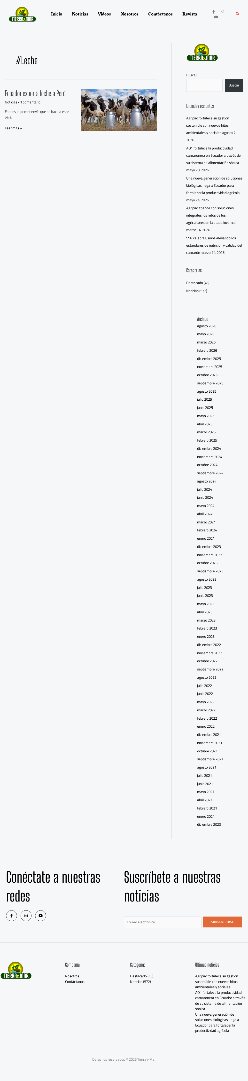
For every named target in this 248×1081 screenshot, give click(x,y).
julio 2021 (204, 775)
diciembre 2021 (209, 734)
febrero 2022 (207, 718)
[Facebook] (214, 12)
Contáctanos (75, 981)
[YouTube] (216, 17)
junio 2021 (205, 783)
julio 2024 (204, 489)
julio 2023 (204, 587)
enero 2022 (206, 726)
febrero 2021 (207, 808)
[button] (238, 14)
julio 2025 (204, 399)
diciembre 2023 (209, 546)
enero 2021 (206, 816)
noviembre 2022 (209, 652)
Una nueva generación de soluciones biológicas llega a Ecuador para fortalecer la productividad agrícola (214, 185)
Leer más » (13, 128)
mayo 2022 (205, 701)
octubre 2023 (207, 562)
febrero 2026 (207, 350)
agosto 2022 (206, 677)
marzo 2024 (206, 522)
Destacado (194, 282)
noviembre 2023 (209, 554)
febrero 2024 (207, 530)
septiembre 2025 (210, 383)
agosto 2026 (206, 325)
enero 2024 (206, 538)
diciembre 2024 (209, 448)
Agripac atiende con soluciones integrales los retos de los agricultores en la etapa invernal (211, 215)
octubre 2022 (207, 660)
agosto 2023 (206, 579)
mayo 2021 (205, 791)
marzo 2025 (206, 432)
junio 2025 (205, 407)
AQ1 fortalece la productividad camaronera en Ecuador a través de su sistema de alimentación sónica (213, 155)
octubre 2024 (207, 464)
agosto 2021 (206, 767)
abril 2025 (204, 424)
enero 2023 (206, 636)
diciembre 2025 (209, 358)
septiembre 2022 (210, 669)
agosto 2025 (206, 391)
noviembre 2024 (209, 456)
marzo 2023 (206, 620)
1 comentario (30, 102)
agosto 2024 (206, 481)
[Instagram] (222, 12)
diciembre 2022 (209, 644)
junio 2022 (205, 693)
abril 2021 (204, 799)
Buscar (191, 74)
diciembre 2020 (209, 824)
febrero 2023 (207, 628)
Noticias (11, 102)
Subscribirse (222, 921)
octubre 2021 (207, 750)
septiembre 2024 (210, 472)
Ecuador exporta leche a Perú (35, 93)
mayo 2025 (205, 415)
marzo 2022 (206, 710)
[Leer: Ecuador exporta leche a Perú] (119, 109)
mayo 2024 (205, 505)
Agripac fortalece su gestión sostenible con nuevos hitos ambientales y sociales (207, 125)
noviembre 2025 (209, 366)
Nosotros (72, 976)
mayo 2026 (205, 333)
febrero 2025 (207, 440)
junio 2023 (205, 595)
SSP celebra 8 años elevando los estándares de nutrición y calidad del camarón (214, 245)
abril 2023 (204, 611)
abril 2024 (204, 513)
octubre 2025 (207, 374)
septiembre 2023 (210, 571)
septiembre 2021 (210, 758)
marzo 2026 (206, 342)
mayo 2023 (205, 603)
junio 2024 (205, 497)
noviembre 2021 (209, 742)
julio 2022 (204, 685)
